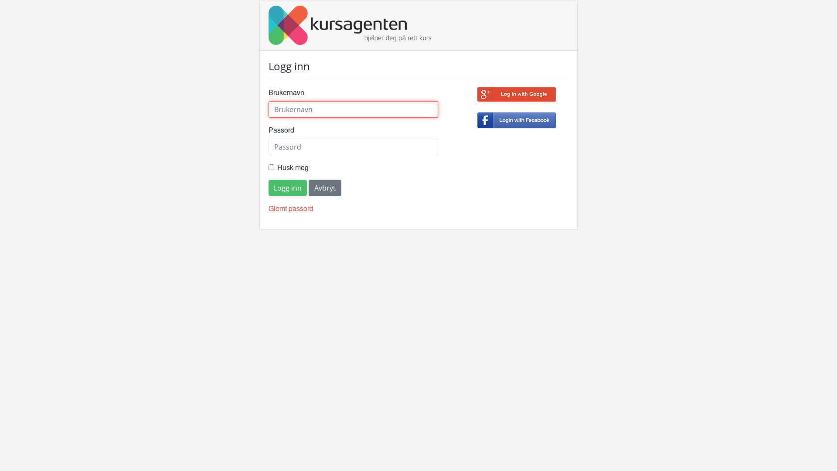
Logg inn (288, 188)
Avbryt (325, 188)
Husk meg (293, 167)
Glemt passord (291, 208)
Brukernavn (286, 92)
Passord (281, 130)
